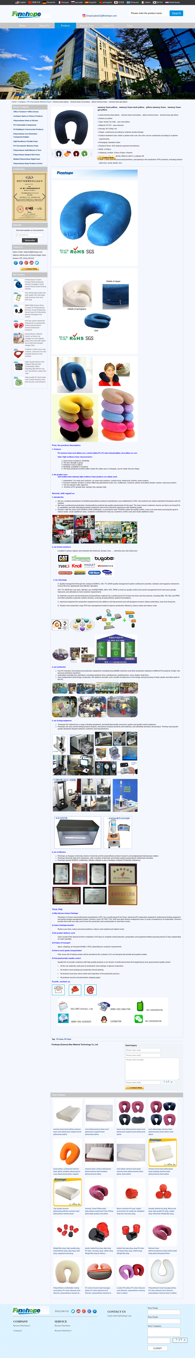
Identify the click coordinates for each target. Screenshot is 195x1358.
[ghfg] (26, 263)
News (130, 25)
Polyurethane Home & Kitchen (25, 121)
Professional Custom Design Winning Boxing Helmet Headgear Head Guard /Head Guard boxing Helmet (35, 284)
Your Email (152, 1317)
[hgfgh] (16, 263)
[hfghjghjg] (37, 263)
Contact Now (30, 269)
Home (22, 25)
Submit (157, 1348)
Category (22, 102)
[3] (97, 63)
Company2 (17, 1331)
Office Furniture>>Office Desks (26, 112)
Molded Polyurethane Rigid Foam (26, 159)
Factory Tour (87, 25)
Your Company (154, 1326)
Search (176, 13)
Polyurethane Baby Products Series (28, 164)
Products (65, 25)
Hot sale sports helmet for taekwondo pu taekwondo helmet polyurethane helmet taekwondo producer (35, 325)
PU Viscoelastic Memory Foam (39, 102)
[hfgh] (21, 263)
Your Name (152, 1308)
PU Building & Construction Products (28, 129)
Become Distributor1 (63, 1331)
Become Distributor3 (21, 1326)
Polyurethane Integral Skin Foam (26, 155)
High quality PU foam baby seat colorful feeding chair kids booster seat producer (35, 379)
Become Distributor (63, 1326)
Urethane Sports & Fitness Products (28, 116)
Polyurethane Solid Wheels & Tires (27, 150)
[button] (192, 64)
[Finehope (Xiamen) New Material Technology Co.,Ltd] (31, 13)
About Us (44, 25)
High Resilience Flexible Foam (25, 141)
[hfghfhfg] (31, 263)
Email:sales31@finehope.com (101, 16)
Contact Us (108, 25)
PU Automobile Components (24, 125)
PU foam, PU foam (63, 1039)
